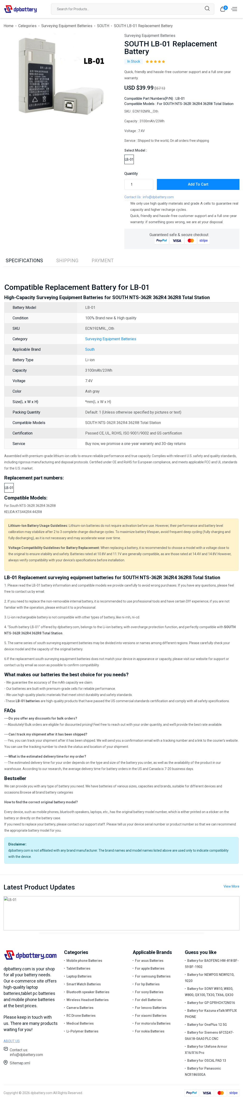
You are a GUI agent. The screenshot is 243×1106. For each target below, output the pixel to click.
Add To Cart (198, 184)
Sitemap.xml (20, 1063)
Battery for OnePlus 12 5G (207, 1025)
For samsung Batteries (153, 976)
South (90, 349)
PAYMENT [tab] (103, 260)
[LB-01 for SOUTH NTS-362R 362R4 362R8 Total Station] (121, 913)
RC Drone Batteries (81, 1015)
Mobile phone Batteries (84, 961)
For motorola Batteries (153, 1023)
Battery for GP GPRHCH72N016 (211, 1003)
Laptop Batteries (79, 976)
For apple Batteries (149, 968)
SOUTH (103, 26)
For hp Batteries (147, 984)
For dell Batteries (148, 1000)
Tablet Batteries (78, 968)
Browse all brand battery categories (46, 792)
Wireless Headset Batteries (87, 1000)
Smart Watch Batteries (83, 984)
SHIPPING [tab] (67, 260)
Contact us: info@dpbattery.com (26, 1052)
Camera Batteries (79, 1008)
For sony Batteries (149, 992)
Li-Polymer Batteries (82, 1031)
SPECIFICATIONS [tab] (24, 260)
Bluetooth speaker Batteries (87, 992)
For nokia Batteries (149, 1031)
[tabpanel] (59, 75)
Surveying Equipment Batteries (66, 26)
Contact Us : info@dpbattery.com (149, 197)
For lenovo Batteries (151, 1008)
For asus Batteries (149, 961)
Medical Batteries (80, 1023)
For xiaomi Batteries (151, 1015)
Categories (27, 26)
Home (9, 26)
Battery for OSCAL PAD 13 (206, 1060)
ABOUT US (12, 1041)
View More (231, 886)
